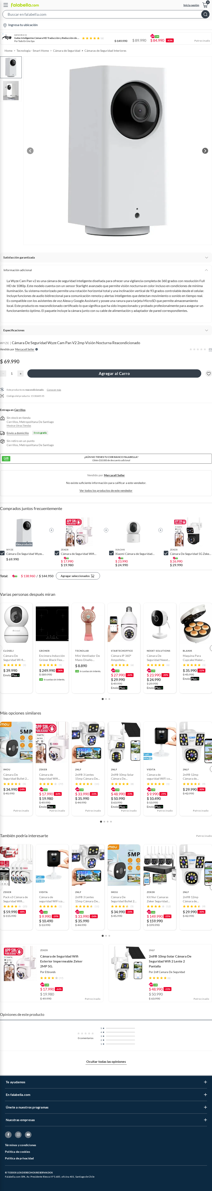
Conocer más (54, 389)
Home (8, 50)
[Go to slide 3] (109, 699)
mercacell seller (114, 475)
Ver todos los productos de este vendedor (106, 490)
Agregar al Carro (114, 373)
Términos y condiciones (20, 1145)
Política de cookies (17, 1151)
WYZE (4, 343)
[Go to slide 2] (106, 699)
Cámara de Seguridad (66, 50)
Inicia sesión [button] (191, 5)
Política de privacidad (19, 1158)
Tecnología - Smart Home (33, 50)
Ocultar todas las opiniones (106, 1061)
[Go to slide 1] (103, 699)
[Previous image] (30, 150)
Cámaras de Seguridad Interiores (105, 50)
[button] (106, 15)
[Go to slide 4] (111, 821)
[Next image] (205, 150)
